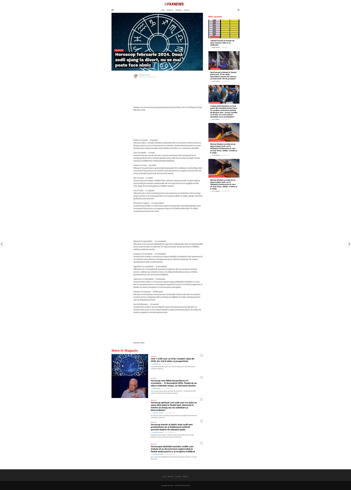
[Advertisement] (168, 93)
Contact (187, 10)
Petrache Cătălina (157, 413)
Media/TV (170, 10)
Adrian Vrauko (145, 75)
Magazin (178, 10)
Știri (162, 10)
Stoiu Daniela (216, 81)
